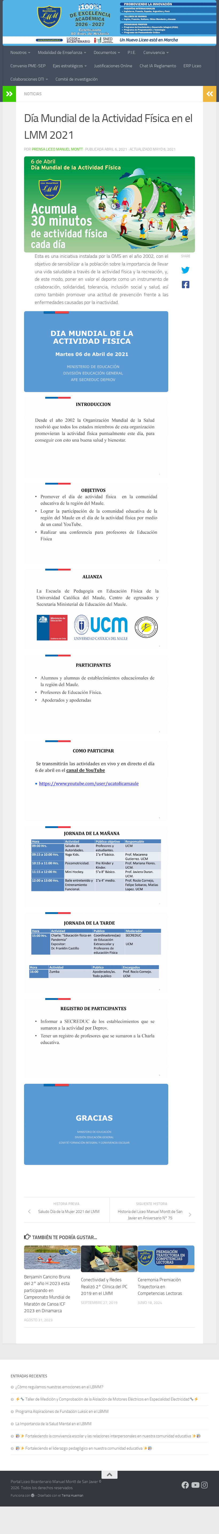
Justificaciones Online (113, 65)
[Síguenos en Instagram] (204, 1485)
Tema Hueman (72, 1495)
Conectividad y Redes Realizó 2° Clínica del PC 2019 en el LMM (104, 1286)
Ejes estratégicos (68, 65)
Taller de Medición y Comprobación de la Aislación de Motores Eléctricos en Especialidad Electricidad (107, 1399)
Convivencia (154, 52)
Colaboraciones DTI (27, 79)
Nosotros (18, 52)
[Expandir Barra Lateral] (9, 94)
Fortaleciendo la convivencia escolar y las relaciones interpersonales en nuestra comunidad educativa (108, 1436)
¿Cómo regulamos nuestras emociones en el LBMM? (59, 1387)
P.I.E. (132, 52)
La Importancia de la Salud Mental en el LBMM (53, 1423)
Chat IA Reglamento (158, 65)
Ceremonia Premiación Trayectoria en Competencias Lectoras (160, 1286)
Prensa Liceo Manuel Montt (57, 149)
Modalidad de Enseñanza (60, 52)
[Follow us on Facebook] (185, 1485)
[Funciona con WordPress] (32, 1495)
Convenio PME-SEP (27, 65)
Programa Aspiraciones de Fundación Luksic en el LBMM (62, 1411)
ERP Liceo (192, 65)
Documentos (105, 52)
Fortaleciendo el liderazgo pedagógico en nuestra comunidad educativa (84, 1448)
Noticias (33, 93)
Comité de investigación (77, 79)
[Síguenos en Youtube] (195, 1485)
